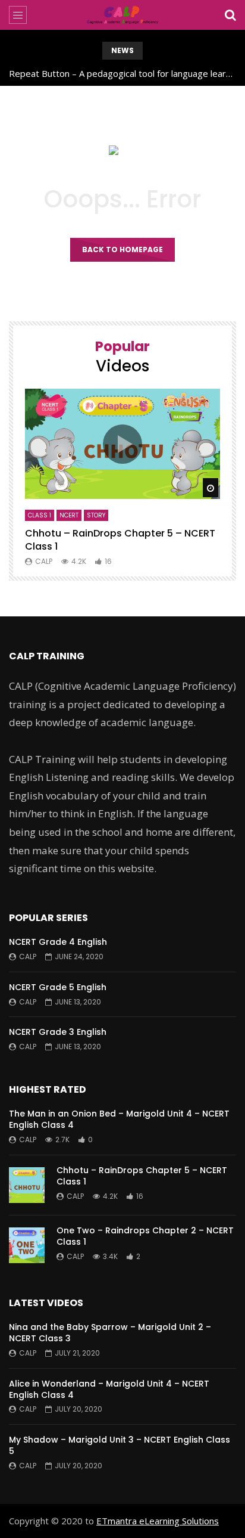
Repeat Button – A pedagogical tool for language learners (122, 73)
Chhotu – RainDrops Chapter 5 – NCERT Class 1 (120, 539)
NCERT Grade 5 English (57, 987)
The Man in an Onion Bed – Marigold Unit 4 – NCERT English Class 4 (119, 1119)
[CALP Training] (122, 15)
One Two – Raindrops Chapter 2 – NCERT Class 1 (145, 1236)
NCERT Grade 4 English (58, 942)
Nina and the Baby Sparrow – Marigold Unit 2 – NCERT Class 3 (110, 1332)
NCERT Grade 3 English (57, 1032)
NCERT (68, 515)
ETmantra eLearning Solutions (157, 1521)
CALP (43, 561)
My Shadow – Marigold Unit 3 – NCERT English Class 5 (119, 1445)
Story (96, 515)
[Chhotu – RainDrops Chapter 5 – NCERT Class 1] (27, 1185)
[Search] (230, 15)
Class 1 (39, 515)
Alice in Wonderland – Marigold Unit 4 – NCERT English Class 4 (109, 1389)
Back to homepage (122, 249)
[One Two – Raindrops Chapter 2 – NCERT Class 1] (27, 1245)
